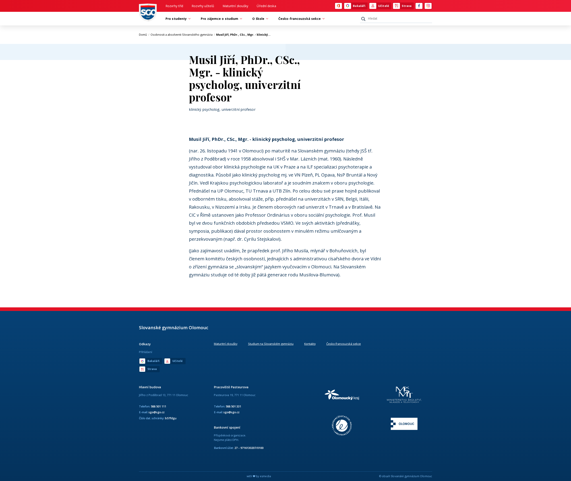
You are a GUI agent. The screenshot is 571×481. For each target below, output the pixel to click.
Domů (144, 35)
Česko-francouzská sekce (343, 344)
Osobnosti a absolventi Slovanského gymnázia (183, 35)
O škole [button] (258, 18)
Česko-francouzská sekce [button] (299, 18)
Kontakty (310, 344)
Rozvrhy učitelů (203, 6)
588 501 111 (158, 406)
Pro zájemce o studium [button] (219, 18)
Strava (407, 6)
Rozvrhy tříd (174, 6)
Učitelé (383, 6)
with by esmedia (259, 476)
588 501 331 (233, 406)
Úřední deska (266, 6)
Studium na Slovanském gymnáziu (271, 344)
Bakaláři (359, 6)
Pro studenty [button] (176, 18)
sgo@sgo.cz (157, 412)
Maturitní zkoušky (235, 6)
